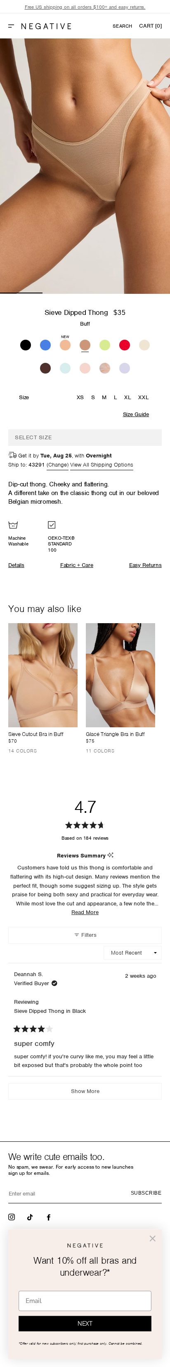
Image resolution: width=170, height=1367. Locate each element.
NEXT (85, 1324)
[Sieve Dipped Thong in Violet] (124, 367)
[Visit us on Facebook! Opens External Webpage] (49, 1216)
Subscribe (146, 1193)
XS (80, 397)
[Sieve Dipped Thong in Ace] (105, 343)
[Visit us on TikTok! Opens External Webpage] (31, 1216)
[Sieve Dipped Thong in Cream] (144, 343)
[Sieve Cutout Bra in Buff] (43, 675)
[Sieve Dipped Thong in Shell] (85, 367)
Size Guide (136, 414)
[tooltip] (110, 856)
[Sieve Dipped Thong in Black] (25, 343)
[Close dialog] (152, 1238)
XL (127, 397)
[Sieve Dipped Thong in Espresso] (45, 367)
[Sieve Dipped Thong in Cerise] (124, 343)
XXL (143, 397)
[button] (14, 26)
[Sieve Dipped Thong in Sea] (65, 367)
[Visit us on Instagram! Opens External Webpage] (12, 1216)
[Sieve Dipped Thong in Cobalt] (45, 343)
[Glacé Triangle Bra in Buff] (120, 675)
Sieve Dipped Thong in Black (50, 1011)
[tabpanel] (85, 166)
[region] (85, 7)
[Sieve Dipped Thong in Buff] (85, 344)
